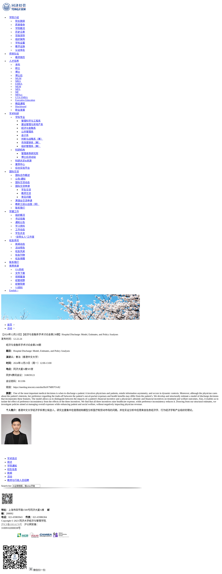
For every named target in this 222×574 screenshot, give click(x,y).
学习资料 (20, 226)
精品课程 (20, 103)
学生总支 (20, 233)
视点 (9, 462)
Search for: (6, 486)
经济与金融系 (28, 128)
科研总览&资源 (23, 160)
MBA (18, 81)
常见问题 (26, 197)
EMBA (18, 83)
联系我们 (20, 208)
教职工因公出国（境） (27, 204)
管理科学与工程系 (31, 121)
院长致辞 (20, 21)
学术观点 (12, 458)
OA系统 (19, 269)
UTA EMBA (21, 97)
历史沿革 (20, 32)
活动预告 (20, 247)
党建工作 (14, 211)
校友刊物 (20, 255)
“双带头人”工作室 (24, 237)
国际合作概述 (22, 175)
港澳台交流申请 (23, 200)
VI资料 (19, 287)
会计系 (25, 135)
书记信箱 (20, 218)
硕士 (17, 68)
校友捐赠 (20, 258)
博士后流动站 (28, 157)
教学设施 (20, 46)
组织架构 (20, 39)
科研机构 (20, 150)
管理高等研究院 (29, 153)
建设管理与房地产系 (32, 124)
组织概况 (20, 215)
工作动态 (20, 229)
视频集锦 (20, 276)
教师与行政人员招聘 (18, 480)
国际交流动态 (22, 182)
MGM (18, 78)
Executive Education (25, 100)
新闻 (9, 473)
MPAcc (19, 94)
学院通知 (12, 465)
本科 (17, 64)
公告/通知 (20, 179)
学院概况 (20, 28)
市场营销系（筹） (31, 142)
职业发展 (20, 110)
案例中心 (20, 164)
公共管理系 (27, 131)
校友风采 (20, 251)
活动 (9, 328)
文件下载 (20, 273)
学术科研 (14, 113)
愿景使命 (20, 24)
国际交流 (14, 171)
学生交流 (26, 189)
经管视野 (20, 280)
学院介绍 (14, 17)
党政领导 (20, 35)
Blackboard (20, 106)
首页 (9, 324)
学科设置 (20, 43)
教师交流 (26, 193)
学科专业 (20, 117)
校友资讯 (14, 240)
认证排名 (20, 50)
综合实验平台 (22, 168)
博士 (17, 72)
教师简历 (20, 57)
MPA (17, 89)
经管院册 (20, 284)
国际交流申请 (22, 186)
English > (13, 290)
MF (17, 92)
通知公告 (20, 222)
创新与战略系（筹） (32, 139)
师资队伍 (14, 53)
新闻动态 (20, 244)
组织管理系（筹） (31, 146)
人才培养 (14, 61)
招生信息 (12, 469)
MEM (18, 86)
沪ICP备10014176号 (11, 524)
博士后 (19, 75)
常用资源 (14, 266)
